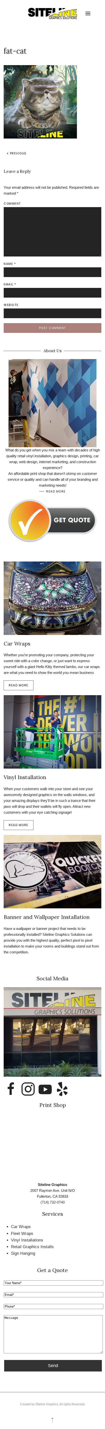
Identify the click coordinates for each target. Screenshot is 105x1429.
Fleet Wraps (22, 1233)
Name (10, 264)
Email (10, 284)
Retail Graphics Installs (32, 1246)
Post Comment (52, 328)
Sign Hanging (23, 1253)
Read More (56, 491)
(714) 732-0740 (53, 1202)
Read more (18, 685)
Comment (12, 203)
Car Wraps (21, 1226)
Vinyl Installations (27, 1240)
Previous (18, 153)
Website (11, 305)
